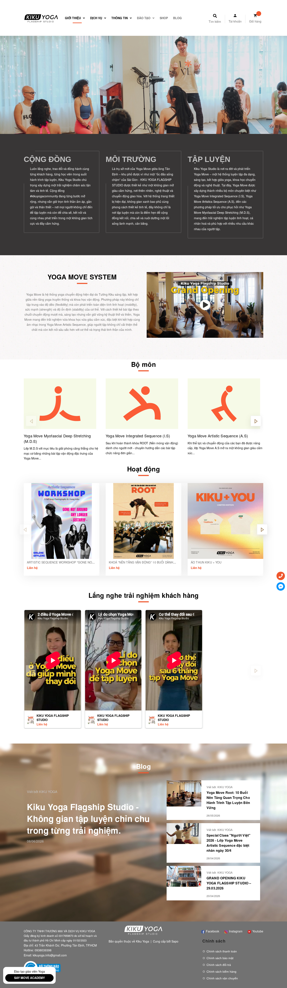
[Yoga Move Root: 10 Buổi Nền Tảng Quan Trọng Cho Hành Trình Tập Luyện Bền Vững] (184, 793)
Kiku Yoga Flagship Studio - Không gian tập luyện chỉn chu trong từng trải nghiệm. (88, 818)
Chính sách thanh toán (222, 951)
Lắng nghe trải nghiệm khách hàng (143, 595)
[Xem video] (205, 305)
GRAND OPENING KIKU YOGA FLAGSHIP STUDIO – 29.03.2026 (229, 883)
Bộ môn (143, 364)
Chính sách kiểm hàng (221, 971)
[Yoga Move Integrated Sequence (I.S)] (143, 403)
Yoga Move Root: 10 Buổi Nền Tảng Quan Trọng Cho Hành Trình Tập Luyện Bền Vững (228, 800)
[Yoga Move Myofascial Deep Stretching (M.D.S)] (61, 403)
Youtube (257, 931)
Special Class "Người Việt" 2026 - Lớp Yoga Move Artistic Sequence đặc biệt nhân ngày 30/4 (228, 843)
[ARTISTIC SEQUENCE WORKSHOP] (61, 521)
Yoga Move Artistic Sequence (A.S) (218, 435)
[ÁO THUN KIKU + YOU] (225, 521)
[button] (256, 421)
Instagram (235, 931)
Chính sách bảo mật (220, 958)
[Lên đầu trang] (278, 975)
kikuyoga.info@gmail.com (50, 955)
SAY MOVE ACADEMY (29, 978)
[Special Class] (184, 833)
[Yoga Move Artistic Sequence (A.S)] (225, 403)
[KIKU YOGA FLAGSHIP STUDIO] (30, 720)
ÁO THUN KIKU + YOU (206, 562)
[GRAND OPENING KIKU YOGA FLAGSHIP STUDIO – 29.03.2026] (184, 876)
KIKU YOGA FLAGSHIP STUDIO (53, 718)
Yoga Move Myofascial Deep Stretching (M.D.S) (57, 438)
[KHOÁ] (143, 521)
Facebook (212, 931)
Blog (143, 766)
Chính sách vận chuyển (222, 978)
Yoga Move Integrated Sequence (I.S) (138, 435)
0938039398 (43, 950)
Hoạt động (143, 469)
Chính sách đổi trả (219, 965)
